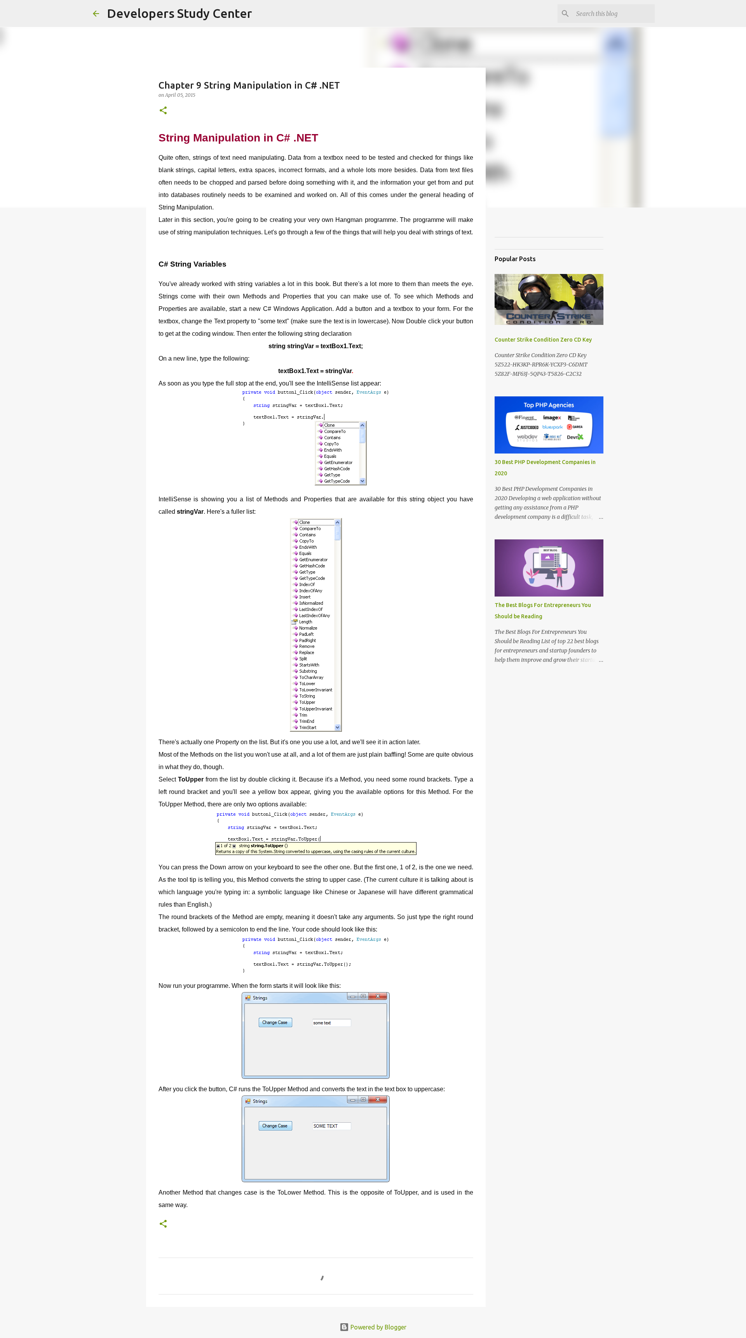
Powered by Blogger (377, 1327)
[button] (163, 111)
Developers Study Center (179, 13)
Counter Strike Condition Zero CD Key (543, 340)
